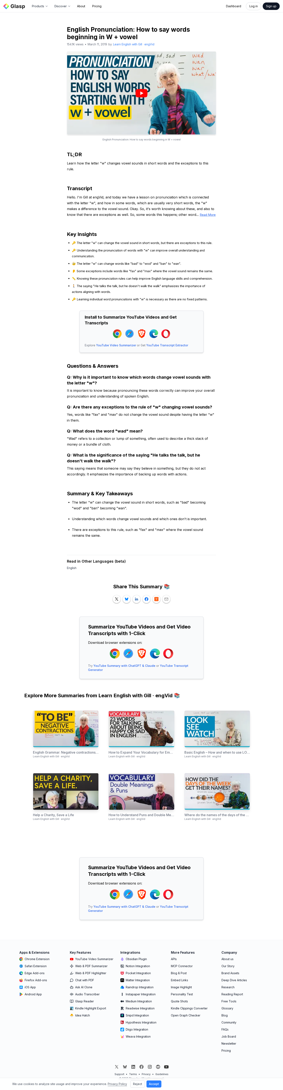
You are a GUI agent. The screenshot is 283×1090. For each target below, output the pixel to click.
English (71, 568)
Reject (137, 1084)
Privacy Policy (117, 1084)
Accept (154, 1084)
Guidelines (161, 1074)
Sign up (271, 6)
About (81, 6)
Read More (208, 215)
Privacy (146, 1074)
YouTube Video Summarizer (116, 345)
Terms (133, 1074)
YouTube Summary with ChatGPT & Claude (124, 665)
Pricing (97, 6)
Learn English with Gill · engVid (133, 44)
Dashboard (233, 6)
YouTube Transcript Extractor (167, 345)
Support (119, 1074)
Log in (253, 6)
